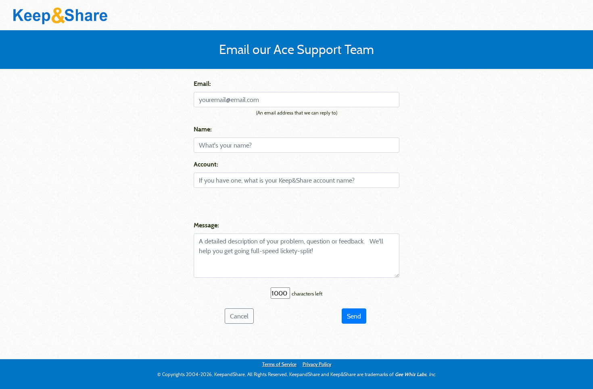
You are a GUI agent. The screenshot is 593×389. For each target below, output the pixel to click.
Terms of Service (279, 364)
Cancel (239, 316)
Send (354, 316)
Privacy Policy (317, 364)
